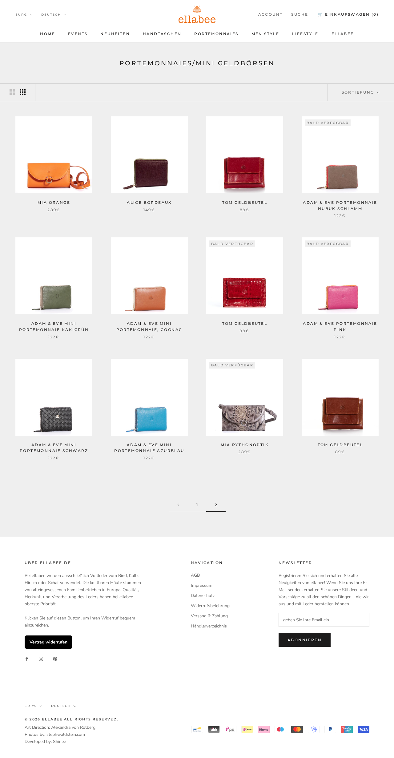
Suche (299, 14)
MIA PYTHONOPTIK (245, 444)
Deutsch (51, 15)
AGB (195, 575)
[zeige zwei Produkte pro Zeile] (12, 92)
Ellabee (343, 33)
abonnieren (304, 640)
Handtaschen (162, 33)
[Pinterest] (55, 658)
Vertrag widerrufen (48, 642)
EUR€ (21, 15)
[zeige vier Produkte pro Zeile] (23, 92)
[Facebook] (27, 658)
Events (77, 33)
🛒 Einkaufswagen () (348, 14)
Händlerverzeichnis (209, 626)
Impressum (201, 585)
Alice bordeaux (149, 202)
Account (270, 14)
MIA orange (54, 202)
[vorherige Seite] (178, 505)
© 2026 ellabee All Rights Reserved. (72, 719)
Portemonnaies (216, 33)
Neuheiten (115, 33)
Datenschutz (203, 596)
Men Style (265, 33)
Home (47, 33)
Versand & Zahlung (209, 616)
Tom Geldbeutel (244, 202)
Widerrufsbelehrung (210, 606)
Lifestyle (305, 33)
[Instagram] (41, 658)
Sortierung (359, 92)
